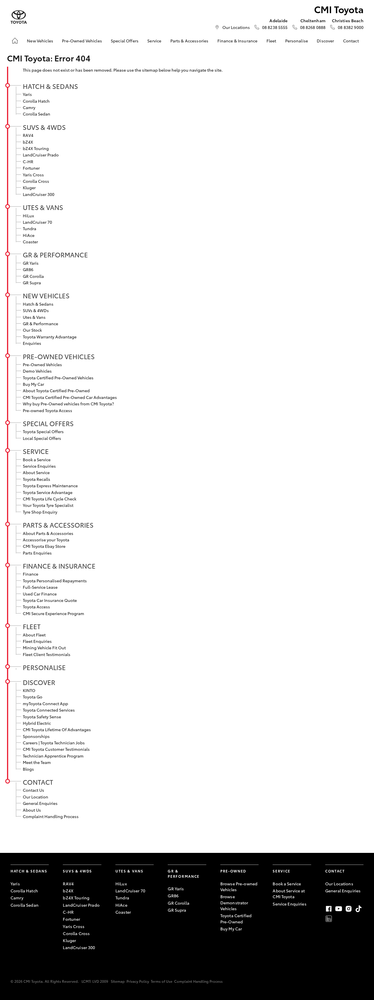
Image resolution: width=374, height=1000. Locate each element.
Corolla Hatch (36, 101)
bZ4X (28, 142)
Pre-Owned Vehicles (82, 41)
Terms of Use (161, 981)
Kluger (29, 187)
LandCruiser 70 (37, 222)
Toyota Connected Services (49, 710)
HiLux (28, 215)
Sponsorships (36, 736)
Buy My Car (33, 384)
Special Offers (124, 41)
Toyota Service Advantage (47, 492)
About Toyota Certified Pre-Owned (56, 390)
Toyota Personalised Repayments (55, 581)
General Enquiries (40, 803)
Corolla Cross (36, 181)
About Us (32, 810)
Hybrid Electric (37, 723)
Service (154, 41)
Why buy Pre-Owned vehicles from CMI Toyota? (68, 404)
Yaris (27, 94)
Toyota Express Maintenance (50, 485)
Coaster (30, 242)
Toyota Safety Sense (42, 717)
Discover (325, 41)
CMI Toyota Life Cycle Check (49, 499)
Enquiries (32, 343)
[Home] (15, 40)
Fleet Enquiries (37, 641)
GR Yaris (31, 263)
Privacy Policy (138, 981)
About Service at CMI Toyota (289, 893)
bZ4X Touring (36, 148)
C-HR (28, 161)
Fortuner (31, 168)
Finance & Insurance (237, 41)
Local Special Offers (42, 438)
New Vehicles (40, 41)
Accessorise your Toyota (46, 540)
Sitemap (118, 981)
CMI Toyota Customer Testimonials (56, 749)
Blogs (28, 769)
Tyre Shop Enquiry (40, 512)
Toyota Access (36, 607)
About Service (36, 472)
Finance (30, 574)
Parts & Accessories (189, 41)
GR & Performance (55, 254)
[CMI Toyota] (19, 17)
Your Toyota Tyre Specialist (48, 505)
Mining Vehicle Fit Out (44, 647)
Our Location (35, 797)
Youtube (338, 908)
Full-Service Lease (40, 587)
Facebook (328, 908)
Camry (29, 107)
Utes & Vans (43, 207)
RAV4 (28, 135)
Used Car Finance (40, 594)
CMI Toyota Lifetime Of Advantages (57, 729)
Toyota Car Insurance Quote (50, 600)
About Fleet (34, 635)
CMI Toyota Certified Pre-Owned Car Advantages (70, 397)
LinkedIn (328, 918)
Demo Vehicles (37, 371)
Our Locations (236, 27)
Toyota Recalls (36, 479)
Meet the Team (37, 762)
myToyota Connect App (45, 703)
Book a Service (37, 459)
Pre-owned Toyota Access (47, 410)
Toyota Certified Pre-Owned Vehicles (58, 378)
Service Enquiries (39, 466)
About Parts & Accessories (48, 533)
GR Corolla (33, 276)
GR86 (28, 269)
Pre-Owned (233, 870)
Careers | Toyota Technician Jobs (54, 743)
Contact (351, 41)
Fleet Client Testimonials (46, 654)
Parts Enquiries (37, 553)
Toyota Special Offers (43, 431)
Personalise (296, 41)
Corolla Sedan (36, 114)
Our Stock (32, 330)
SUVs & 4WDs (44, 127)
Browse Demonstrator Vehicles (234, 902)
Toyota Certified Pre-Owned (236, 918)
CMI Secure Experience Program (53, 613)
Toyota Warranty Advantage (50, 337)
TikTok (358, 908)
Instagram (348, 908)
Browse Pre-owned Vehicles (238, 886)
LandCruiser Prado (41, 155)
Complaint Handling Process (51, 816)
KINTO (29, 690)
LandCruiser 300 (38, 194)
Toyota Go (32, 697)
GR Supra (32, 282)
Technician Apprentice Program (53, 756)
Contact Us (33, 790)
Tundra (29, 228)
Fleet (271, 41)
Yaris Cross (33, 175)
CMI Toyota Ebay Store (44, 546)
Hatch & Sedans (50, 86)
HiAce (28, 235)
